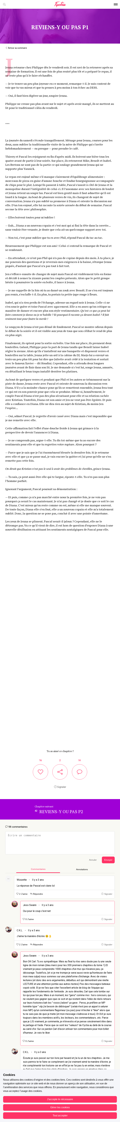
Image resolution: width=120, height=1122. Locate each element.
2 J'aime (23, 894)
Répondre (37, 894)
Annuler (93, 860)
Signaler (61, 786)
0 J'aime (29, 919)
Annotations (82, 869)
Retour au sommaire (17, 48)
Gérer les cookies (60, 1107)
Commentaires (38, 869)
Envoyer (108, 860)
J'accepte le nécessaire (60, 1099)
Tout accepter (60, 1115)
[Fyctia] (60, 4)
